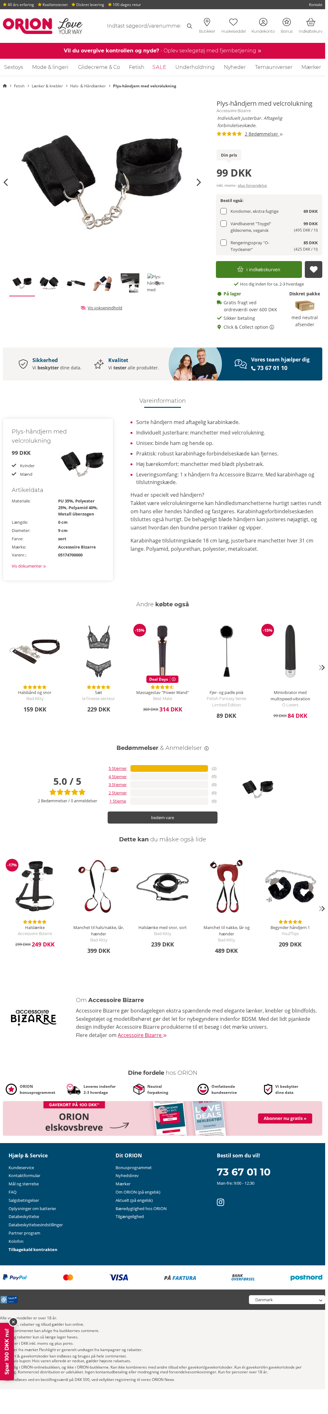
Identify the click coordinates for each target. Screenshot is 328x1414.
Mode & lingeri (50, 67)
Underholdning (195, 67)
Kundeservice (21, 1167)
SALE (159, 67)
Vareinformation (162, 400)
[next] (321, 668)
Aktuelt (134, 1200)
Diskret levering (89, 4)
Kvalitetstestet (55, 4)
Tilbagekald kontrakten (33, 1249)
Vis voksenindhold (105, 308)
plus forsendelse (252, 185)
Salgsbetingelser (24, 1200)
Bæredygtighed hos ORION (141, 1208)
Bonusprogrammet (134, 1167)
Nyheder (235, 67)
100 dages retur (126, 4)
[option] (102, 182)
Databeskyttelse (24, 1216)
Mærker (311, 67)
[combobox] (146, 26)
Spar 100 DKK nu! (7, 1352)
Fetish (136, 67)
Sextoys (13, 67)
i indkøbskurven (263, 269)
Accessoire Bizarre (234, 111)
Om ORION (138, 1192)
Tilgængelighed (130, 1216)
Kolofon (16, 1241)
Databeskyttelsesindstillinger (36, 1225)
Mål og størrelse (24, 1184)
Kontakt (315, 4)
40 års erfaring (20, 4)
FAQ (13, 1192)
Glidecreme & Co (99, 67)
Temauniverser (273, 67)
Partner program (24, 1233)
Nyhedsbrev (127, 1175)
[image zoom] (102, 182)
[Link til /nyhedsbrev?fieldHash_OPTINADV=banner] (162, 1118)
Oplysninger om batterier (32, 1208)
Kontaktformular (24, 1175)
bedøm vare (162, 817)
